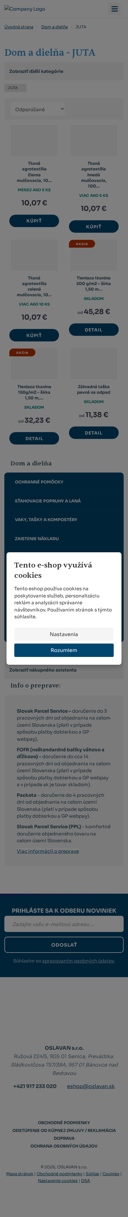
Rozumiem (64, 650)
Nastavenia (64, 634)
